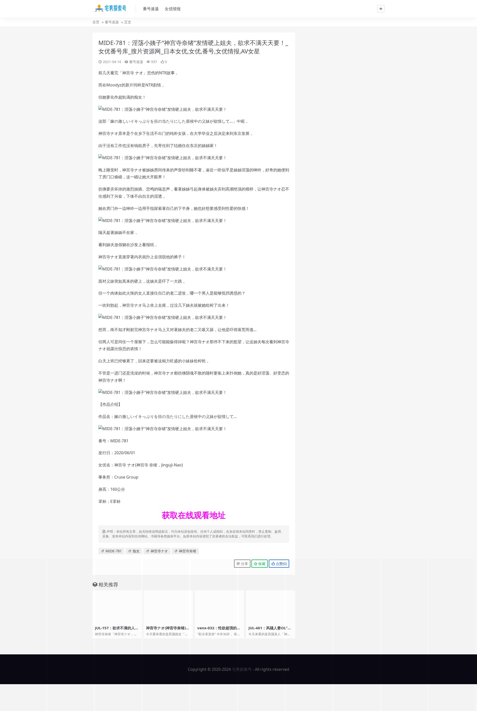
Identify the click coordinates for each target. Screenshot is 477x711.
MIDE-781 (114, 551)
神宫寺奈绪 (187, 551)
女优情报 (173, 8)
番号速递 (151, 8)
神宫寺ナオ (159, 551)
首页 (95, 22)
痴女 (136, 551)
